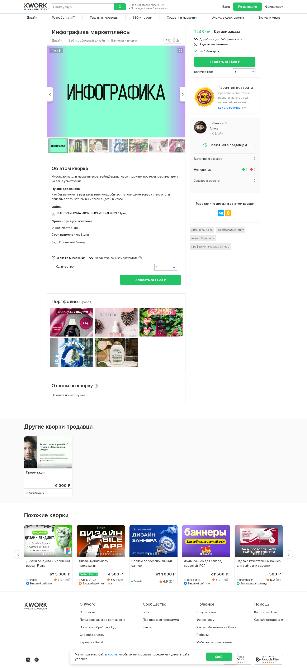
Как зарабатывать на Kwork (216, 627)
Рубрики (203, 634)
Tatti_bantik (193, 579)
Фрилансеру (274, 6)
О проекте (87, 612)
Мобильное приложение (214, 642)
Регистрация (247, 6)
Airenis (33, 579)
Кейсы (147, 627)
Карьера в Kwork (92, 642)
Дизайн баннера (202, 230)
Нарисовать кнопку (231, 230)
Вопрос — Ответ (266, 612)
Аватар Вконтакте (202, 238)
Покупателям (206, 612)
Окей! (219, 656)
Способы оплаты (92, 634)
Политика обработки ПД (98, 627)
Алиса (214, 128)
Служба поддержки (268, 619)
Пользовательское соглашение (102, 619)
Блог (146, 612)
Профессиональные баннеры (210, 246)
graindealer (246, 579)
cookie (112, 654)
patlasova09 (218, 123)
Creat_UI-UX (88, 579)
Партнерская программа (161, 619)
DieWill (138, 581)
